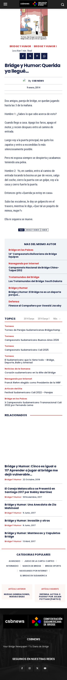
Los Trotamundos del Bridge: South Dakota (35, 281)
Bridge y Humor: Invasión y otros (27, 520)
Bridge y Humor (20, 46)
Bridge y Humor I (45, 46)
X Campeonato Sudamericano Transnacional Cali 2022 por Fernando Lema (33, 404)
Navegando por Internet (24, 263)
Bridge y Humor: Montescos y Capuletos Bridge (32, 534)
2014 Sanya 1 (44, 318)
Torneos (9, 326)
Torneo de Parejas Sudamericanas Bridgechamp (32, 330)
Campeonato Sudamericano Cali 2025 (27, 349)
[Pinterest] (37, 56)
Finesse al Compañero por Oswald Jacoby (35, 305)
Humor (44, 230)
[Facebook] (23, 56)
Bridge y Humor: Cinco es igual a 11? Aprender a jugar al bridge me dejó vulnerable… (31, 470)
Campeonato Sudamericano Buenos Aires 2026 (32, 340)
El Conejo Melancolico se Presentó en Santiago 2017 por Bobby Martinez (30, 490)
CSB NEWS (38, 81)
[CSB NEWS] (25, 81)
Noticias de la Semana (17, 369)
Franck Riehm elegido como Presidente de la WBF (33, 382)
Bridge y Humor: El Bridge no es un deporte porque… (35, 293)
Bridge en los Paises (21, 250)
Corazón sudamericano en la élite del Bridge (30, 372)
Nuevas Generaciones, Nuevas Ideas (17, 595)
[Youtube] (45, 668)
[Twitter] (30, 56)
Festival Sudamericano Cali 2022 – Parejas (29, 392)
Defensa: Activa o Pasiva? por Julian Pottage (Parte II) (50, 596)
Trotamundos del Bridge (24, 277)
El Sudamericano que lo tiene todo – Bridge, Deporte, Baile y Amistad (29, 361)
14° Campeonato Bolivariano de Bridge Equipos (33, 255)
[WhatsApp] (44, 56)
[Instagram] (30, 668)
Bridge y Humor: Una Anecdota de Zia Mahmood (30, 506)
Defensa (14, 301)
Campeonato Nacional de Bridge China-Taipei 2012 (34, 269)
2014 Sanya (29, 318)
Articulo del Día (13, 389)
